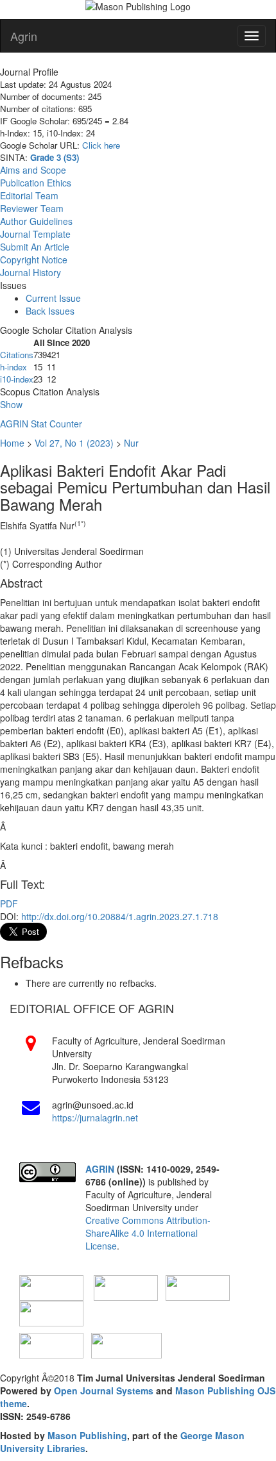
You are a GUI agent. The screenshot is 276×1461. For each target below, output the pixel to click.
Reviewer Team (32, 208)
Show (11, 404)
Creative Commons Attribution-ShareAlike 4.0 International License (148, 1233)
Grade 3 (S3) (54, 157)
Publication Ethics (35, 182)
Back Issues (50, 310)
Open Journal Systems (103, 1390)
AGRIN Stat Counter (41, 423)
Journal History (30, 272)
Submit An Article (34, 246)
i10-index (16, 379)
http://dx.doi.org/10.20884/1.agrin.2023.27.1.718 (119, 916)
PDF (9, 903)
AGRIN (101, 1168)
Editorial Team (29, 195)
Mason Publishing (87, 1435)
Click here (101, 145)
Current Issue (53, 298)
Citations (16, 355)
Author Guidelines (36, 221)
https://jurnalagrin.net (95, 1117)
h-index (13, 367)
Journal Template (35, 233)
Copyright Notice (33, 259)
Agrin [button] (23, 36)
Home (12, 442)
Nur (131, 442)
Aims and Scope (33, 169)
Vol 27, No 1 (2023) (74, 442)
